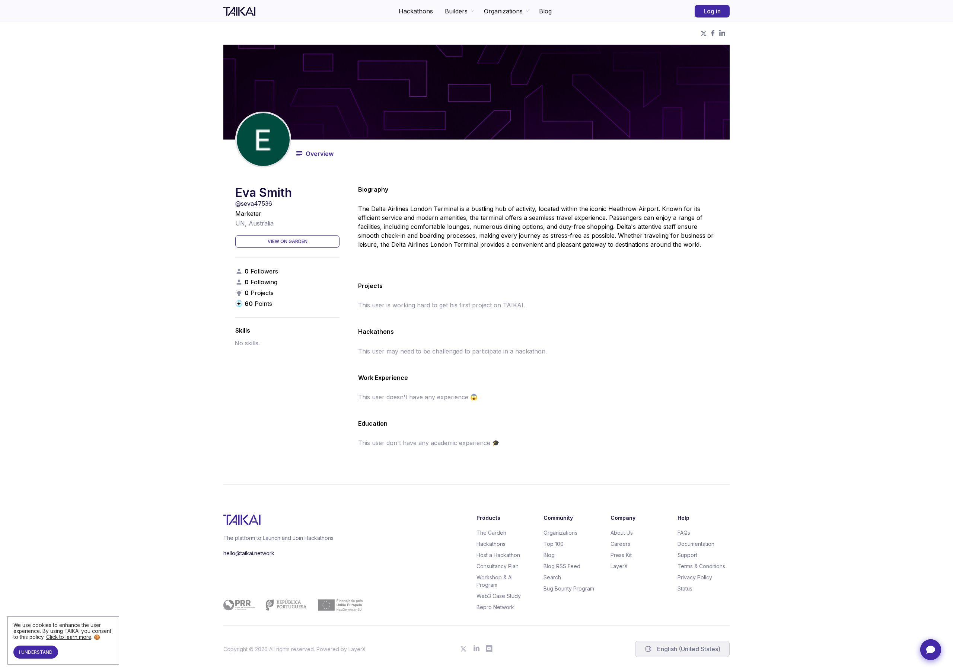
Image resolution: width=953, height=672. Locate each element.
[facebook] (713, 33)
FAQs (684, 532)
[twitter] (703, 33)
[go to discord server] (489, 649)
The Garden (491, 532)
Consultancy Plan (497, 566)
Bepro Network (495, 607)
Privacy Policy (695, 577)
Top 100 (554, 544)
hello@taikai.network (248, 553)
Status (685, 588)
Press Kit (621, 555)
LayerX (619, 566)
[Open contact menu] (930, 649)
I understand (35, 652)
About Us (622, 532)
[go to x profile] (463, 649)
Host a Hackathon (498, 555)
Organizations (503, 11)
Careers (620, 544)
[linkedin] (722, 33)
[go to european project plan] (293, 605)
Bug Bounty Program (569, 588)
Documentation (696, 544)
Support (687, 555)
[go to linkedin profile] (476, 649)
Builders (456, 11)
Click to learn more (68, 637)
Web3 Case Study (498, 596)
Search (552, 577)
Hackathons (416, 11)
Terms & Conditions (701, 566)
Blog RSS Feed (562, 566)
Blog (545, 11)
